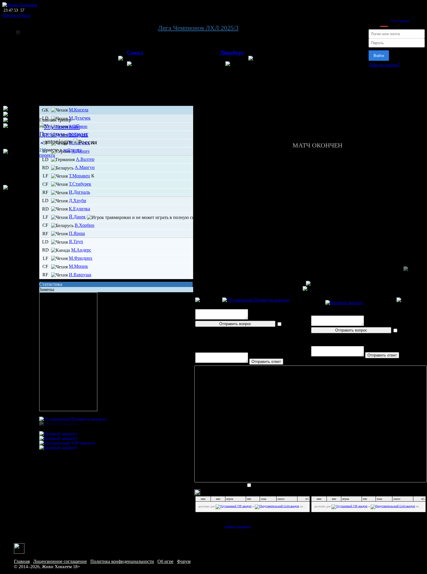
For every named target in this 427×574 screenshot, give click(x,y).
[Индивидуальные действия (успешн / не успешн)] (20, 136)
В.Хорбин (84, 225)
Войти (379, 56)
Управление (310, 106)
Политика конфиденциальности (122, 561)
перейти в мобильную (238, 526)
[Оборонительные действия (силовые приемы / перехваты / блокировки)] (20, 167)
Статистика (50, 284)
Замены (46, 289)
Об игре (165, 561)
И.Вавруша (80, 274)
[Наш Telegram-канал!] (19, 548)
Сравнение (311, 122)
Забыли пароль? (384, 64)
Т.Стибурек (80, 183)
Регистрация (400, 21)
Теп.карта (310, 111)
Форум (184, 561)
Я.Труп (76, 241)
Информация (311, 132)
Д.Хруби (77, 200)
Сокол (135, 52)
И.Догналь (79, 192)
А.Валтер (85, 159)
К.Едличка (79, 208)
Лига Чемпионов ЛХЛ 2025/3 (198, 27)
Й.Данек (77, 216)
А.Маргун (85, 167)
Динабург (232, 52)
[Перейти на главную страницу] (19, 4)
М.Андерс (81, 249)
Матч (310, 101)
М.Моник (78, 266)
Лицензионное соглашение (60, 561)
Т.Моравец (79, 175)
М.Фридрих (80, 258)
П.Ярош (77, 233)
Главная (22, 561)
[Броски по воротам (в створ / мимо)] (20, 193)
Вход (384, 21)
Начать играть (16, 15)
